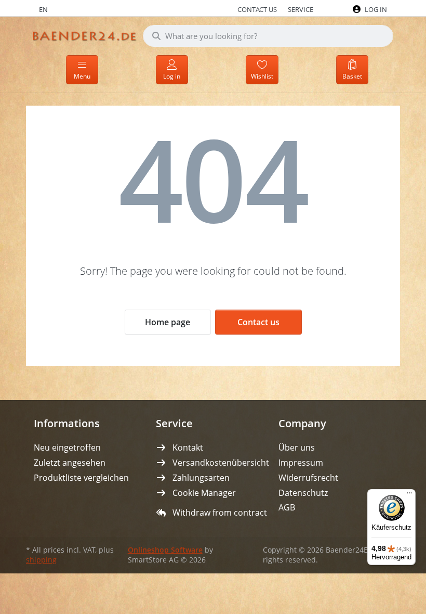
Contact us (258, 322)
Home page (167, 322)
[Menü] (409, 495)
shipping (41, 560)
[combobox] (268, 36)
